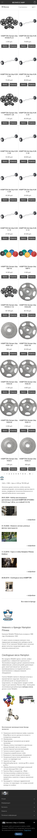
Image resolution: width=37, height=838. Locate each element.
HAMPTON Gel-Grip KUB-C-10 (28, 229)
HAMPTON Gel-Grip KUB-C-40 (28, 114)
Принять (18, 834)
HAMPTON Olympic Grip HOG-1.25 (9, 344)
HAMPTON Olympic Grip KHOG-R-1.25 (9, 114)
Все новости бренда (28, 601)
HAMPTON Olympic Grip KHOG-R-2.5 (9, 37)
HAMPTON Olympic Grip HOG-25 (9, 421)
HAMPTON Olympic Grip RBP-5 (27, 267)
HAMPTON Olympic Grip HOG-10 (27, 421)
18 (29, 474)
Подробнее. (27, 830)
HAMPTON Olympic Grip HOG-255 (27, 306)
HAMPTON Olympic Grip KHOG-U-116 (9, 306)
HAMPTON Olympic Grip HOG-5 (9, 460)
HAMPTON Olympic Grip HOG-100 (27, 344)
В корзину (13, 46)
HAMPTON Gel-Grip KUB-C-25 (9, 190)
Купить (5, 46)
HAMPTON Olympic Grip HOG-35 (27, 383)
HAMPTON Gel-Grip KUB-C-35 (9, 152)
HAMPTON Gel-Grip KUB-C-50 (9, 75)
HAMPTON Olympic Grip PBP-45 (9, 267)
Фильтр (6, 7)
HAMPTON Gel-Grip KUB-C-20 (28, 190)
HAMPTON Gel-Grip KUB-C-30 (28, 152)
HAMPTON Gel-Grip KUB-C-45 (28, 75)
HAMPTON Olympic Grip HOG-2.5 (27, 460)
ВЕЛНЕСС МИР (18, 2)
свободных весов (27, 687)
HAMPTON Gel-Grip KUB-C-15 (9, 229)
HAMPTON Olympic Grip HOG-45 (9, 383)
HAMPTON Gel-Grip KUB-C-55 (28, 37)
